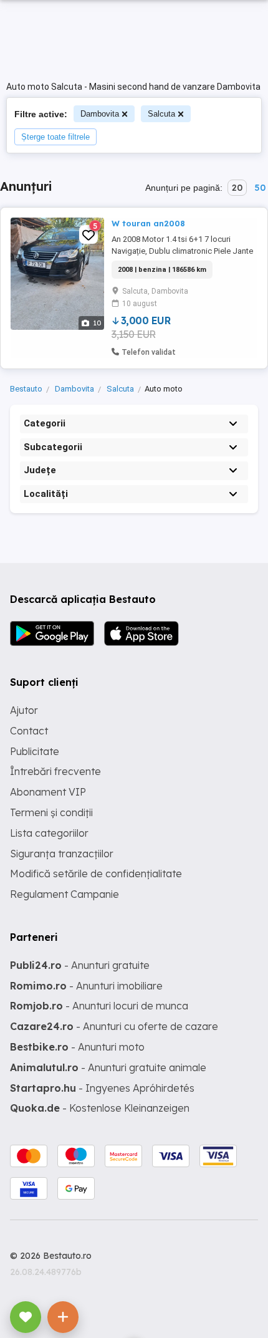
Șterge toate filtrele (55, 137)
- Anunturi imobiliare (86, 985)
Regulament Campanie (64, 894)
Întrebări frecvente (55, 771)
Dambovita (99, 113)
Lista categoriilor (49, 833)
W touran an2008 (148, 223)
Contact (29, 730)
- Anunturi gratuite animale (108, 1067)
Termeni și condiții (51, 812)
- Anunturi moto (77, 1047)
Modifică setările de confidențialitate (96, 873)
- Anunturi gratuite (80, 965)
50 (260, 187)
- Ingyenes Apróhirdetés (102, 1088)
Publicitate (34, 751)
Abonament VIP (48, 792)
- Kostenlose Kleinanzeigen (99, 1108)
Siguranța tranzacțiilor (61, 853)
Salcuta (161, 113)
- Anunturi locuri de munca (99, 1005)
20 (237, 187)
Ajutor (24, 710)
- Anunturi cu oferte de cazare (114, 1026)
